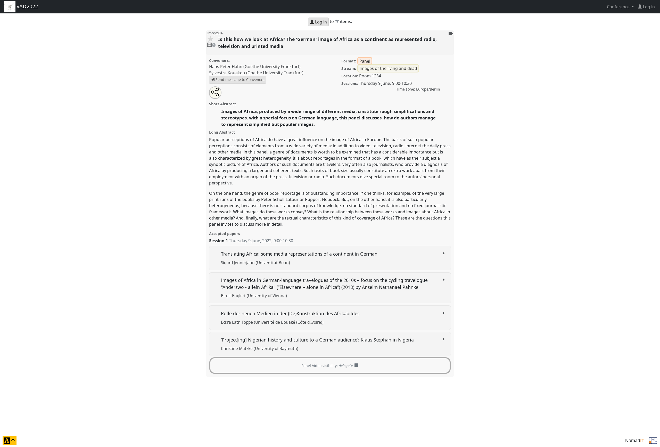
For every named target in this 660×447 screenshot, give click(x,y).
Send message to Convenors (239, 79)
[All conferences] (653, 440)
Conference (619, 7)
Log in (320, 22)
